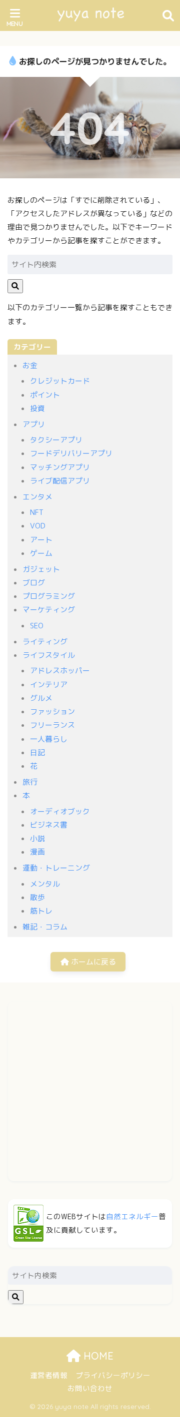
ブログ (33, 582)
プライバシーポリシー (113, 1375)
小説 (37, 838)
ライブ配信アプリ (60, 480)
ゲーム (41, 553)
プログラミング (48, 596)
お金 (30, 365)
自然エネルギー (132, 1216)
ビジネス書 (49, 825)
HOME (97, 1356)
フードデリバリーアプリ (71, 453)
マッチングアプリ (60, 467)
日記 (37, 752)
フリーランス (52, 725)
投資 (37, 408)
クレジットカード (60, 381)
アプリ (33, 424)
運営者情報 (49, 1375)
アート (41, 539)
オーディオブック (60, 811)
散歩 (37, 897)
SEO (37, 625)
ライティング (45, 641)
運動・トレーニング (56, 868)
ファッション (52, 711)
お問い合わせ (90, 1388)
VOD (38, 525)
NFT (37, 512)
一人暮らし (49, 739)
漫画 (37, 852)
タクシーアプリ (56, 440)
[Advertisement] (90, 1091)
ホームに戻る (92, 961)
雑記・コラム (45, 927)
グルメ (41, 698)
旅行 (30, 782)
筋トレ (41, 911)
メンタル (45, 884)
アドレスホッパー (60, 670)
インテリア (49, 684)
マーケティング (48, 609)
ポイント (45, 395)
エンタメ (37, 496)
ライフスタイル (48, 655)
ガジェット (41, 569)
